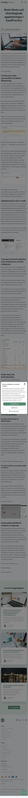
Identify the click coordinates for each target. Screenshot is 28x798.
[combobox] (24, 384)
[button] (14, 411)
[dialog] (14, 398)
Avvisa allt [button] (14, 407)
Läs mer (19, 400)
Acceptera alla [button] (14, 404)
